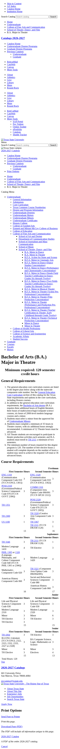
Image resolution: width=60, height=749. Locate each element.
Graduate (17, 57)
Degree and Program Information (28, 210)
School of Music (26, 247)
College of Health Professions (26, 328)
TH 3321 (34, 568)
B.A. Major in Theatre (34, 255)
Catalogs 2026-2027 (13, 38)
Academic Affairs (21, 336)
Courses (10, 344)
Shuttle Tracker (20, 134)
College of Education (22, 231)
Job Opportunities (15, 696)
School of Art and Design (30, 236)
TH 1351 (6, 505)
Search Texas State (15, 699)
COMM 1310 (36, 487)
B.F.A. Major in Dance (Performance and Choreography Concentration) (41, 269)
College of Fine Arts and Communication (26, 27)
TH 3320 (34, 513)
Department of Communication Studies (36, 239)
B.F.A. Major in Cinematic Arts (38, 260)
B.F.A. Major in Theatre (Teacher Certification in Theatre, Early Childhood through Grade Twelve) (40, 313)
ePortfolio (17, 129)
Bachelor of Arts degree (34, 405)
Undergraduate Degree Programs (22, 46)
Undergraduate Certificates (25, 220)
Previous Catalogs (15, 51)
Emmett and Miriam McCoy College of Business (35, 228)
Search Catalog (8, 16)
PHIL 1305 (7, 552)
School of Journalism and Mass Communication (33, 242)
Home (10, 22)
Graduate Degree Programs (19, 49)
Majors (10, 349)
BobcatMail (12, 62)
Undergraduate (14, 24)
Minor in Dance (31, 323)
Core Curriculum (20, 204)
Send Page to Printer (10, 716)
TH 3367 (34, 522)
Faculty (10, 347)
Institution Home (14, 11)
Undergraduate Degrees (24, 212)
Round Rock (13, 88)
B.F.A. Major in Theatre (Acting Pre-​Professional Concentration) (41, 293)
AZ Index (11, 6)
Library (10, 82)
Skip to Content (14, 3)
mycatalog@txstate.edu (12, 681)
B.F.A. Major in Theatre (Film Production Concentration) (38, 298)
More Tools (12, 69)
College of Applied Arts (24, 226)
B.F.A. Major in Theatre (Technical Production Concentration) (40, 319)
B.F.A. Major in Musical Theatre (39, 289)
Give (9, 80)
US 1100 (6, 522)
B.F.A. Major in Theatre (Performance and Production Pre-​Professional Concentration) (40, 305)
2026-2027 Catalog (10, 736)
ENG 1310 (7, 475)
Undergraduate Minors (23, 218)
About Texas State (15, 688)
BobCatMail (12, 111)
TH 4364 (6, 635)
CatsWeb (11, 64)
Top (3, 662)
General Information (22, 199)
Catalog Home (13, 9)
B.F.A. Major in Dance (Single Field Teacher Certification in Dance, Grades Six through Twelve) (41, 276)
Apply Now (6, 704)
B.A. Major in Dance (34, 252)
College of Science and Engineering (29, 334)
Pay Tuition (18, 124)
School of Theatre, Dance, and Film (23, 30)
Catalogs (17, 132)
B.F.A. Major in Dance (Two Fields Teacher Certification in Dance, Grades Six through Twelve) (40, 284)
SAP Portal (18, 121)
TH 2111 (32, 439)
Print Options (13, 171)
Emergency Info (14, 694)
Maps (9, 85)
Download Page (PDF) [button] (11, 726)
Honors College (20, 223)
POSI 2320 (35, 499)
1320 (17, 552)
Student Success (20, 339)
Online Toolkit (19, 127)
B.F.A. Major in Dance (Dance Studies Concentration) (38, 264)
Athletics (11, 77)
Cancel (4, 746)
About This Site (14, 691)
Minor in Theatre (32, 326)
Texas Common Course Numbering (29, 207)
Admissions (18, 202)
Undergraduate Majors (23, 215)
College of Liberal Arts (23, 331)
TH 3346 (6, 542)
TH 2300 (6, 516)
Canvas (10, 67)
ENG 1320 (35, 475)
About (10, 74)
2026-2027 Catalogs (10, 150)
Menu (4, 142)
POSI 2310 (7, 486)
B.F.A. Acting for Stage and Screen (40, 257)
